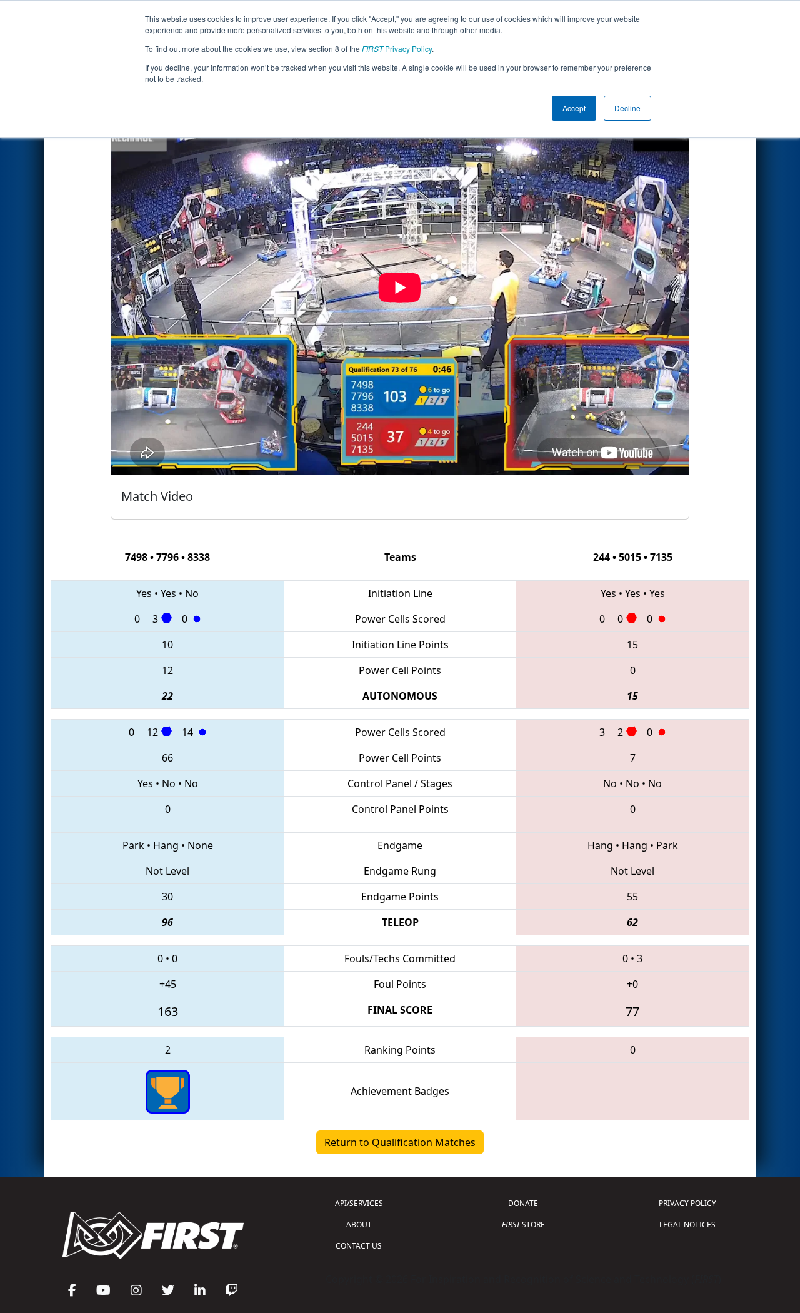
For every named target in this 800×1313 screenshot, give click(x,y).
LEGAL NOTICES (687, 1224)
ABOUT (359, 1224)
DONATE (523, 1203)
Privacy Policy (397, 48)
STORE (523, 1224)
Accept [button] (574, 108)
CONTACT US (359, 1245)
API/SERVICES (359, 1203)
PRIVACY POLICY (687, 1203)
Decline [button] (627, 108)
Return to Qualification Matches (400, 1142)
